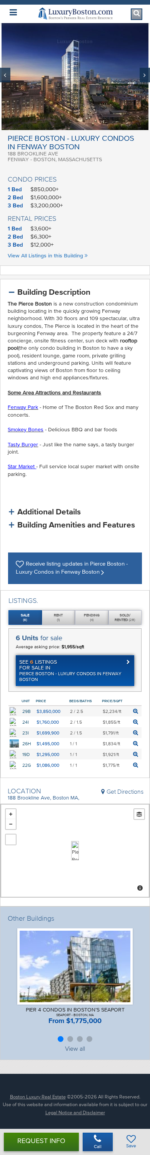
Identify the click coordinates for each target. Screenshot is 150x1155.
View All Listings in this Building (46, 256)
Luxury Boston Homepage (75, 14)
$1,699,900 (48, 732)
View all (75, 1048)
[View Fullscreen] (11, 840)
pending (92, 617)
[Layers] (139, 814)
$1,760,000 (48, 721)
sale (25, 617)
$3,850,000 (48, 711)
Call (98, 1146)
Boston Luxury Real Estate (38, 1097)
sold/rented (125, 617)
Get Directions (125, 791)
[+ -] (75, 850)
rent (58, 617)
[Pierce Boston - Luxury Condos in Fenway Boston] (75, 850)
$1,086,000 (48, 765)
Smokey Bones (25, 429)
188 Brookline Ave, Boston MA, (43, 798)
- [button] (11, 824)
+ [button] (11, 814)
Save (131, 1145)
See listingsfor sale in (70, 670)
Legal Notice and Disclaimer (75, 1112)
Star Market (22, 466)
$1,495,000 (48, 743)
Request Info (41, 1141)
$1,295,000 (48, 754)
